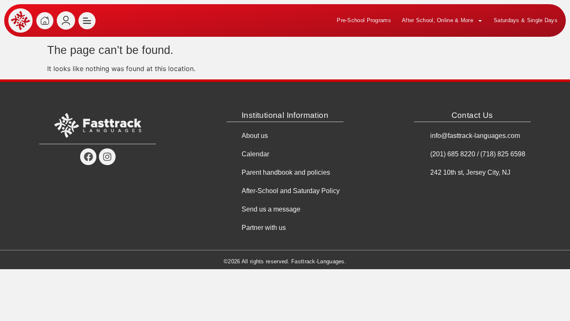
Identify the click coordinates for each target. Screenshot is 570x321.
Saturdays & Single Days (525, 20)
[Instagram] (107, 156)
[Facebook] (88, 156)
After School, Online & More (437, 20)
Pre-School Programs (364, 20)
